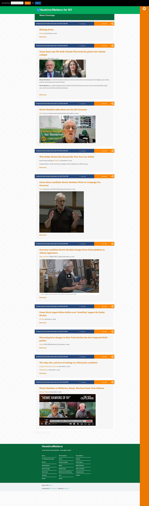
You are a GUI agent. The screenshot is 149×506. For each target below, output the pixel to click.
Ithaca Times (43, 58)
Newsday (42, 33)
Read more (42, 37)
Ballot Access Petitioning (65, 472)
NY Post (41, 319)
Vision (60, 459)
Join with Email (6, 3)
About (43, 455)
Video (41, 113)
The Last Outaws (44, 392)
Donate (44, 478)
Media (60, 465)
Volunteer (44, 475)
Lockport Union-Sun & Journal (48, 366)
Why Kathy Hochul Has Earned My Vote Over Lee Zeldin (66, 156)
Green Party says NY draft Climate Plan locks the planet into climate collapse (72, 53)
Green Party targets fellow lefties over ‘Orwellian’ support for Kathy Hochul (72, 314)
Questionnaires (46, 465)
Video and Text (44, 256)
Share (104, 24)
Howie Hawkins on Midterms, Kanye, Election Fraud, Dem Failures (71, 388)
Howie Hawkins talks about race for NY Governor (63, 109)
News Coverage (46, 468)
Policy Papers (79, 462)
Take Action (45, 472)
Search (60, 478)
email (50, 485)
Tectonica (66, 488)
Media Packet (62, 468)
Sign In (38, 3)
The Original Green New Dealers (48, 460)
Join (60, 475)
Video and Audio (80, 468)
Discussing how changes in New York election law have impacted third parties (73, 339)
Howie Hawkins (63, 455)
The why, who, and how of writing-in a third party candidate (68, 362)
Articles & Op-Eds (63, 462)
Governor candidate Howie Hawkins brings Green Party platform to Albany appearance (72, 251)
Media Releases (80, 465)
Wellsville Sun (43, 370)
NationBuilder (53, 488)
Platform (78, 459)
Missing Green (46, 29)
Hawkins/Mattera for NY (56, 10)
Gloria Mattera (79, 455)
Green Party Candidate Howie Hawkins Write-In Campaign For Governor (70, 184)
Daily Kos (57, 160)
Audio (41, 344)
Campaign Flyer (80, 472)
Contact (78, 475)
